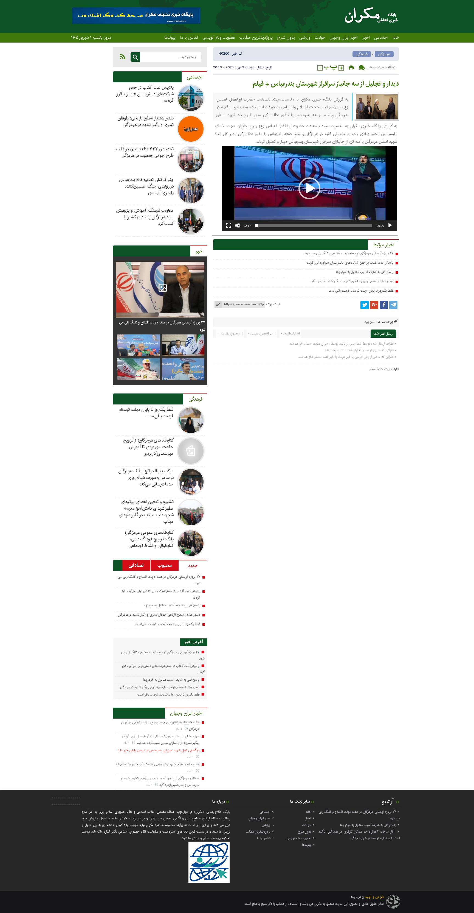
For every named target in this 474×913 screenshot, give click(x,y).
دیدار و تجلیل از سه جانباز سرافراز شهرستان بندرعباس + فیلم (325, 83)
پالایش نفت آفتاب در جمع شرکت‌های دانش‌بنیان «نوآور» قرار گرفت (349, 262)
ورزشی (304, 37)
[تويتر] (364, 305)
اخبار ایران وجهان (344, 37)
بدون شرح (286, 37)
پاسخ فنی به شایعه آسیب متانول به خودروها (365, 272)
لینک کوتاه (273, 304)
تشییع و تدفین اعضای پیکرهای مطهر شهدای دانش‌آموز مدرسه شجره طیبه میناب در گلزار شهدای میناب (146, 511)
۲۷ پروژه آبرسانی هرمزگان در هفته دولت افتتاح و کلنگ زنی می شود (349, 253)
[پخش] (390, 225)
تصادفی (136, 565)
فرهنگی (362, 54)
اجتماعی (381, 37)
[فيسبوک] (384, 305)
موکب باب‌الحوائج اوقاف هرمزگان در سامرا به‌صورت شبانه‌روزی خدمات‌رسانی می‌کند (146, 477)
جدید (193, 566)
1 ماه (179, 728)
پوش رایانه (357, 897)
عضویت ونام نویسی (218, 37)
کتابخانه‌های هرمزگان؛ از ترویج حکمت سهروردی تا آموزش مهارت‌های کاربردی (148, 447)
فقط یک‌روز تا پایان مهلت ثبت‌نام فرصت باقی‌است (361, 290)
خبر (198, 251)
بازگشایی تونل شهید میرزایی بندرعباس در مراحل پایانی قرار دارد (158, 750)
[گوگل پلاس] (374, 305)
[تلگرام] (393, 305)
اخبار (366, 37)
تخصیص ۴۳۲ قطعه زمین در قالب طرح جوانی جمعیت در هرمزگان (145, 152)
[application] (309, 188)
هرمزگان (384, 54)
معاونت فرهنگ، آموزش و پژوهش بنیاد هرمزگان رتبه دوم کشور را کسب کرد (145, 217)
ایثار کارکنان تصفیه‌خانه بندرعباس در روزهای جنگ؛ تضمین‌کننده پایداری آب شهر (146, 186)
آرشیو (388, 801)
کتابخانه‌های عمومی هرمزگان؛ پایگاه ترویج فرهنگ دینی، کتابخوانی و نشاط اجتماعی (149, 539)
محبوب (164, 565)
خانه (396, 37)
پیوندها (170, 37)
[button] (309, 188)
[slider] (313, 225)
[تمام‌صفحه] (229, 225)
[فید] (122, 56)
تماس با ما (189, 37)
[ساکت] (237, 225)
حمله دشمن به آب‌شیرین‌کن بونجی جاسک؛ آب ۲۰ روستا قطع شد (157, 764)
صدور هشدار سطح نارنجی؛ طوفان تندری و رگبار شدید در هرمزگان (352, 281)
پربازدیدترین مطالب (256, 37)
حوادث (320, 37)
